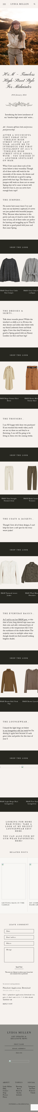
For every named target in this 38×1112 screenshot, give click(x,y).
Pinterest (32, 1091)
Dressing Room (19, 1087)
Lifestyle (19, 1095)
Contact (5, 1091)
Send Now (19, 967)
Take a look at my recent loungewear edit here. (19, 828)
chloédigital (23, 1104)
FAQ (4, 1089)
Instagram (31, 1086)
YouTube (32, 1089)
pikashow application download (19, 995)
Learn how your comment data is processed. (21, 973)
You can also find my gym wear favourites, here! (19, 839)
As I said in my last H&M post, (15, 620)
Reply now (8, 1004)
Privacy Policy (5, 1096)
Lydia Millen (7, 1086)
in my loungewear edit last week (15, 731)
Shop (4, 1093)
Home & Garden (19, 1092)
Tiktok (33, 1093)
